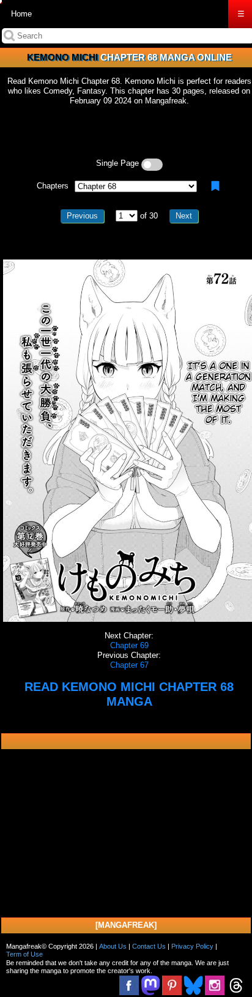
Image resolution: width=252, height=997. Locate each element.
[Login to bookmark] (215, 186)
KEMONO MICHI (62, 57)
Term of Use (24, 954)
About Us (113, 946)
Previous (82, 215)
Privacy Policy (192, 946)
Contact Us (149, 946)
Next (184, 215)
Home (21, 13)
